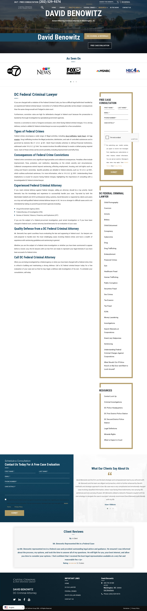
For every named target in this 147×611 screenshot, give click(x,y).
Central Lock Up (110, 396)
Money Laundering (111, 317)
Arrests (107, 214)
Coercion (107, 208)
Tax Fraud (108, 306)
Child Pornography (111, 202)
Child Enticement (110, 225)
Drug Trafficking (110, 248)
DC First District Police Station (116, 414)
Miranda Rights (110, 434)
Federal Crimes (89, 7)
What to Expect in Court (113, 440)
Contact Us (127, 7)
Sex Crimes (108, 294)
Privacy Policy (118, 166)
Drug (106, 243)
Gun (105, 266)
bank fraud (82, 136)
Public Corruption (110, 283)
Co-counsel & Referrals (97, 36)
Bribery (106, 220)
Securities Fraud (110, 289)
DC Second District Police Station (114, 421)
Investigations (109, 323)
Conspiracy (108, 231)
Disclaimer (126, 608)
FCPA (106, 312)
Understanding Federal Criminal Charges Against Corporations (114, 353)
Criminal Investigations (113, 402)
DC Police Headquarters (113, 408)
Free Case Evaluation (99, 45)
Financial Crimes (110, 260)
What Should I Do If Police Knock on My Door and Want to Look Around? (116, 365)
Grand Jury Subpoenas (112, 338)
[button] (13, 607)
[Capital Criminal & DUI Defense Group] (25, 7)
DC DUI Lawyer (70, 587)
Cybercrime (108, 237)
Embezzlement (109, 254)
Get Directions (109, 590)
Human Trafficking (111, 277)
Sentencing (108, 344)
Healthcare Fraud (110, 271)
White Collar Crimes (73, 595)
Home (54, 7)
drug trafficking (71, 136)
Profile (62, 7)
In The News (114, 7)
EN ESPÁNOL (126, 2)
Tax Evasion (108, 300)
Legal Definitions (110, 428)
